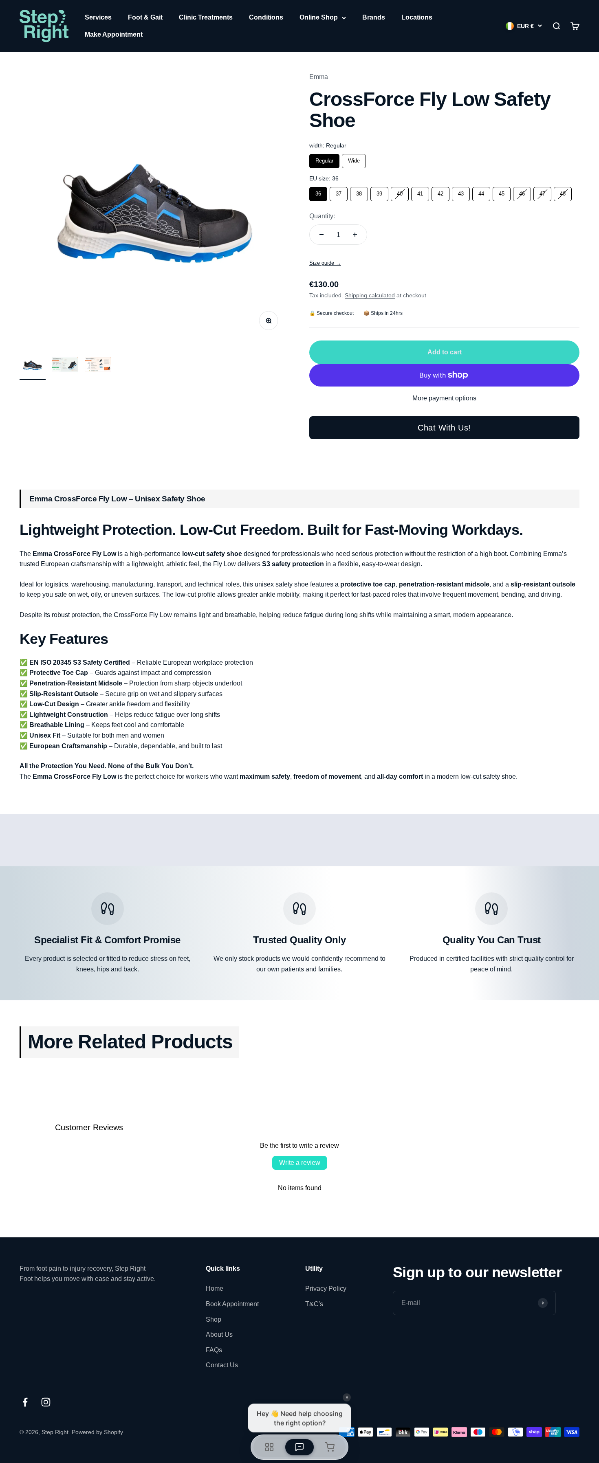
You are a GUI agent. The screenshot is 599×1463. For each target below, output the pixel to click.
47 (542, 192)
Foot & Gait (145, 17)
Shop (213, 1319)
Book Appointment (232, 1303)
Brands (373, 17)
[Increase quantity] (355, 234)
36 (318, 192)
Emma (318, 76)
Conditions (266, 17)
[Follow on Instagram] (45, 1402)
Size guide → (325, 263)
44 (481, 192)
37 (338, 192)
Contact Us (222, 1365)
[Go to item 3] (98, 365)
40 (399, 192)
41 (420, 192)
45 (501, 192)
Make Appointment (114, 34)
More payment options (444, 398)
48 (562, 192)
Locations (416, 17)
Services (98, 17)
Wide (354, 159)
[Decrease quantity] (321, 234)
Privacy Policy (325, 1288)
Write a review (299, 1162)
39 (379, 192)
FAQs (214, 1350)
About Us (219, 1334)
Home (214, 1288)
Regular (324, 159)
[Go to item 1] (33, 365)
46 (522, 192)
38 (359, 192)
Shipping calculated (370, 295)
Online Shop (319, 17)
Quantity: (322, 216)
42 (440, 192)
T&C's (314, 1303)
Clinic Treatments (206, 17)
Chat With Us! (444, 427)
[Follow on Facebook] (25, 1402)
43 (461, 192)
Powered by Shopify (97, 1432)
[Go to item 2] (65, 365)
